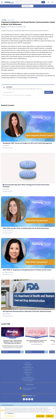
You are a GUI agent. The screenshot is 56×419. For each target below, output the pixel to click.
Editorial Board (28, 364)
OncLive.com (28, 371)
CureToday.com (28, 369)
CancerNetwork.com (28, 367)
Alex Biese (6, 145)
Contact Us (28, 366)
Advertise (28, 374)
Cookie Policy (10, 413)
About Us (28, 362)
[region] (28, 412)
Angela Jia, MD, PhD (8, 272)
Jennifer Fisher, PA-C (8, 230)
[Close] (53, 408)
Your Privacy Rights (28, 380)
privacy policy (28, 95)
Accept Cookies (40, 416)
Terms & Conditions (28, 377)
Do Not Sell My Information (28, 379)
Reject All (50, 416)
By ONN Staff (7, 313)
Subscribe (48, 92)
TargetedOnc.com (28, 372)
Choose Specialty (26, 6)
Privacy (28, 376)
